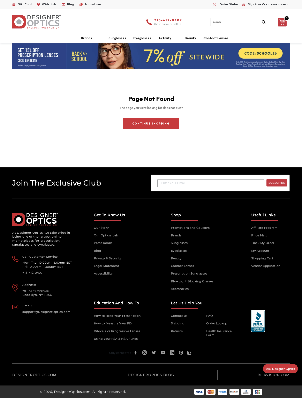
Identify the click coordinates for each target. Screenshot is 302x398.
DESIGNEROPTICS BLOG (151, 375)
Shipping (177, 323)
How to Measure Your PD (113, 323)
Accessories (180, 289)
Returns (177, 331)
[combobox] (239, 22)
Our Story (101, 228)
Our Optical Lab (106, 235)
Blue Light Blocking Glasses (192, 281)
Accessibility (103, 273)
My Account (260, 251)
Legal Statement (106, 266)
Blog (97, 251)
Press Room (103, 243)
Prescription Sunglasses (189, 273)
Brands (176, 235)
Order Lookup (216, 323)
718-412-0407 (168, 20)
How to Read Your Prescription (117, 316)
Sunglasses (179, 243)
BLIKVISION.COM (274, 375)
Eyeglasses (179, 251)
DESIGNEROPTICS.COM (34, 375)
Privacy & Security (107, 258)
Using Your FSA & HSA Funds (116, 339)
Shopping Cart (262, 258)
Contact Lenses (215, 38)
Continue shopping (150, 123)
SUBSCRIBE (277, 182)
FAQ (209, 316)
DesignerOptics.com (72, 392)
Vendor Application (265, 266)
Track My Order (262, 243)
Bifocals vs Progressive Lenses (117, 331)
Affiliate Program (264, 228)
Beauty (190, 38)
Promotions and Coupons (190, 228)
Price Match (260, 235)
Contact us (179, 316)
